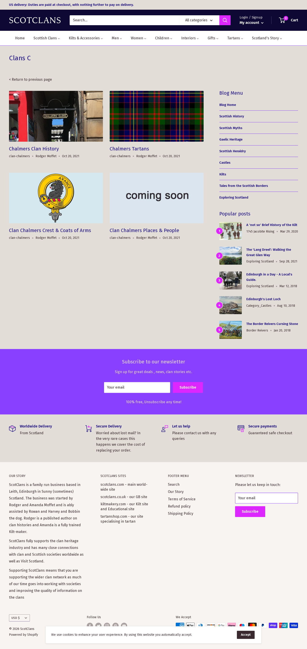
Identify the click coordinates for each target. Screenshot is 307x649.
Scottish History (231, 116)
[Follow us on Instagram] (107, 626)
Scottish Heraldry (232, 151)
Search (174, 484)
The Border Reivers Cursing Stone (272, 324)
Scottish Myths (230, 128)
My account (250, 22)
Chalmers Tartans (129, 149)
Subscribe (188, 387)
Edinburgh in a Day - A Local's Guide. (269, 277)
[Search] (225, 20)
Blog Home (227, 105)
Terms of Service (182, 499)
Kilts (222, 174)
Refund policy (179, 506)
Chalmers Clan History (34, 149)
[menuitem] (17, 38)
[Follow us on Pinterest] (115, 626)
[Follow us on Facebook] (90, 626)
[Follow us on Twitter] (98, 626)
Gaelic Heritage (230, 139)
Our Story (176, 492)
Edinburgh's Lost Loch (263, 299)
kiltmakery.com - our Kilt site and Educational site (124, 506)
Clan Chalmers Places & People (144, 230)
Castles (224, 163)
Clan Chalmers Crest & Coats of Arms (50, 230)
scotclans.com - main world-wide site (123, 487)
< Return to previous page (30, 79)
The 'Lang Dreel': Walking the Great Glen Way (268, 252)
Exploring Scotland (233, 197)
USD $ (15, 618)
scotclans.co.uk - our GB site (123, 497)
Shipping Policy (180, 513)
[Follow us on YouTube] (124, 626)
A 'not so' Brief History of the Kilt (271, 225)
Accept (246, 635)
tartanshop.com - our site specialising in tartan (121, 519)
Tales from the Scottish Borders (243, 186)
